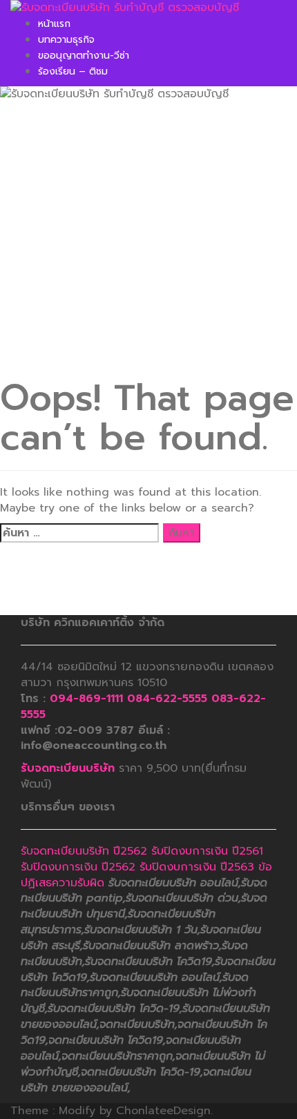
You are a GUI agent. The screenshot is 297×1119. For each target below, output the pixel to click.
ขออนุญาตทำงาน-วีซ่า (83, 55)
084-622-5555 (167, 698)
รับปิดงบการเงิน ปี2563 (197, 867)
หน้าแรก (54, 24)
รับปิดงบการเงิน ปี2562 (78, 867)
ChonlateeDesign (163, 1110)
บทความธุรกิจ (66, 39)
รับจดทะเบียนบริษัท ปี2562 (84, 851)
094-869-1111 (86, 698)
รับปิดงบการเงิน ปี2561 (207, 851)
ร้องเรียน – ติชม (73, 71)
